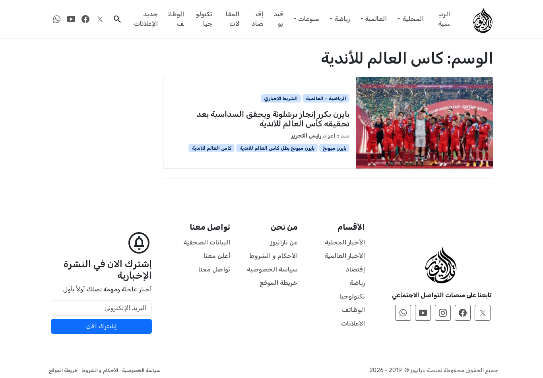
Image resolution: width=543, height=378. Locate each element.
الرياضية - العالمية (326, 98)
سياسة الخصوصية (272, 269)
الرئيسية (444, 18)
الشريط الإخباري (281, 98)
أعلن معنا (217, 256)
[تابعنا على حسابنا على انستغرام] (443, 313)
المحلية (413, 19)
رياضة (342, 19)
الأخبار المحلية (345, 242)
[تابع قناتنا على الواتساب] (57, 19)
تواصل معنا (214, 269)
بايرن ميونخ (334, 148)
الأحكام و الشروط (274, 256)
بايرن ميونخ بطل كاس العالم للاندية (276, 148)
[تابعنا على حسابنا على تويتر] (100, 19)
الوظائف (176, 18)
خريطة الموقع (279, 283)
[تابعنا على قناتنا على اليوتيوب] (71, 19)
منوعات (308, 19)
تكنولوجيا (204, 18)
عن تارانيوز (284, 242)
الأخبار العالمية (344, 256)
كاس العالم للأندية (212, 148)
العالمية (376, 19)
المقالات (232, 18)
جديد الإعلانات (146, 18)
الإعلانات (353, 323)
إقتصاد (257, 18)
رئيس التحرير (306, 135)
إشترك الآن (101, 326)
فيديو (278, 18)
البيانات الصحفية (206, 242)
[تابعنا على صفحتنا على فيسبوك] (85, 19)
